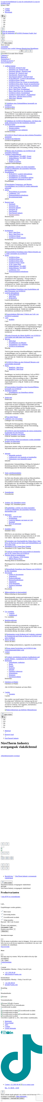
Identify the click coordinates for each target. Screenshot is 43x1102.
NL (4, 24)
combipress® (13, 615)
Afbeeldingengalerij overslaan (10, 756)
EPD (10, 587)
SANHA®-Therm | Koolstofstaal (19, 93)
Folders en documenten (16, 574)
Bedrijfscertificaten (11, 620)
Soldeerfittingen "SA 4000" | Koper (20, 156)
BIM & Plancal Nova (15, 559)
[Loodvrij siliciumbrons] (23, 316)
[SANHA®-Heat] (23, 137)
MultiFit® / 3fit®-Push (16, 369)
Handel (11, 666)
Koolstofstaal (9, 230)
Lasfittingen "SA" (14, 193)
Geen (6, 960)
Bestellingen (34, 48)
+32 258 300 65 (10, 983)
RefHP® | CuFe (14, 160)
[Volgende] (7, 844)
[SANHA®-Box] (23, 123)
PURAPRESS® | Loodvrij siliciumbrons (22, 78)
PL (4, 26)
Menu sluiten (8, 43)
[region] (21, 815)
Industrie (7, 453)
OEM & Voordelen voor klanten (15, 434)
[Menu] (3, 29)
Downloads (8, 12)
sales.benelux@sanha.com (13, 974)
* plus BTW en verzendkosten (10, 896)
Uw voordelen (9, 611)
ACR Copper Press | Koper (17, 87)
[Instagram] (4, 1033)
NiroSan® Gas (13, 206)
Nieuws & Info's (10, 640)
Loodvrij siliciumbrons (12, 293)
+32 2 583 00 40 (10, 972)
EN (4, 20)
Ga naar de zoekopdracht (25, 1)
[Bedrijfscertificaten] (23, 638)
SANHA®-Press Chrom (16, 262)
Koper (7, 255)
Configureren (5, 1098)
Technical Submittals (15, 585)
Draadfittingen (9, 172)
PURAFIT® (13, 298)
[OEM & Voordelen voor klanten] (22, 439)
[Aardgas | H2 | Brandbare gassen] (23, 511)
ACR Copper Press (15, 264)
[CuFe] (23, 337)
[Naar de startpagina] (8, 31)
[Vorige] (3, 844)
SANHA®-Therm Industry (17, 238)
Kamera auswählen (7, 929)
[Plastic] (23, 389)
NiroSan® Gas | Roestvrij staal (18, 69)
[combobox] (10, 52)
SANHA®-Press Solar (16, 261)
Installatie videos (10, 529)
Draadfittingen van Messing (17, 176)
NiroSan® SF (13, 209)
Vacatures (12, 694)
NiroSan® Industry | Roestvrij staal (20, 71)
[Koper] (23, 291)
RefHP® (11, 319)
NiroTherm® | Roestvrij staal (18, 75)
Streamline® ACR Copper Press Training (18, 546)
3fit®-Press (12, 296)
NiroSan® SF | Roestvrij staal (18, 73)
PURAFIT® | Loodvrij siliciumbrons (20, 174)
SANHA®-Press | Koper (17, 80)
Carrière (7, 10)
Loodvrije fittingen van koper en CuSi (21, 520)
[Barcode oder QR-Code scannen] (22, 51)
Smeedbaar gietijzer (11, 390)
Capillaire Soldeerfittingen (13, 154)
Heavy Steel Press (14, 232)
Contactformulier (6, 962)
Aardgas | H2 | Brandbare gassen (15, 502)
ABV (6, 1025)
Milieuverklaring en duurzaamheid (15, 592)
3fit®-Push (12, 341)
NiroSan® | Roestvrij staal (17, 68)
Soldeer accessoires (15, 161)
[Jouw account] (3, 39)
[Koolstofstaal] (23, 253)
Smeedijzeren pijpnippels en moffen (20, 179)
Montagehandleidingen (16, 580)
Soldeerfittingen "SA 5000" (17, 268)
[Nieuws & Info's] (23, 650)
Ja (2, 960)
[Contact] (23, 659)
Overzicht (4, 48)
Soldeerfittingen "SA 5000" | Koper (20, 158)
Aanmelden (4, 47)
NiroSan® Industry (15, 207)
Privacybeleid (9, 1023)
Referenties (8, 660)
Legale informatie (10, 1028)
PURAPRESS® (14, 295)
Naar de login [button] (5, 946)
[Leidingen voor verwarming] (23, 432)
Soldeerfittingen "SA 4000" (17, 266)
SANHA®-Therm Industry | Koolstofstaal (22, 94)
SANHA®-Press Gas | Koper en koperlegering (23, 82)
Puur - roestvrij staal (15, 516)
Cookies (7, 1026)
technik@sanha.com (11, 985)
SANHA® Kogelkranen (12, 138)
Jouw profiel (11, 48)
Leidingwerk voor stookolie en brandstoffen (22, 457)
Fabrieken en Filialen (11, 682)
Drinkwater (8, 397)
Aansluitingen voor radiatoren (18, 130)
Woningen (12, 675)
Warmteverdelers (14, 128)
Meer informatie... (22, 1096)
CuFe (6, 318)
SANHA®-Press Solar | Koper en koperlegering (24, 84)
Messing (7, 339)
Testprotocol (13, 576)
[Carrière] (21, 710)
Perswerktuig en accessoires (17, 191)
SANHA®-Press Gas (15, 259)
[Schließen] (1, 924)
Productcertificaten (15, 578)
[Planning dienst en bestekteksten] (23, 571)
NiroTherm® (13, 211)
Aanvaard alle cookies (17, 1098)
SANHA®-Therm (14, 236)
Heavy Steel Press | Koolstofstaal (19, 89)
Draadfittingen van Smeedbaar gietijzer (21, 177)
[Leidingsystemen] (23, 105)
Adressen (19, 48)
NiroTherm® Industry (16, 213)
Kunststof (12, 522)
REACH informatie (15, 524)
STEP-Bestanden (14, 583)
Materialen (8, 515)
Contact (7, 8)
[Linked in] (11, 1033)
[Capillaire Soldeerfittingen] (23, 170)
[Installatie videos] (23, 544)
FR (4, 22)
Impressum (8, 1021)
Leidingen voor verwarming (13, 419)
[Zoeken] (3, 35)
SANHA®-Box (10, 107)
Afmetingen (12, 582)
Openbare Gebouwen (15, 671)
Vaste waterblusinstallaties (13, 473)
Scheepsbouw (13, 673)
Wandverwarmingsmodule (17, 126)
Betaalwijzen (26, 48)
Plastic (7, 366)
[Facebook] (2, 1033)
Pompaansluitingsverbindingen (18, 195)
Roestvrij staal (9, 202)
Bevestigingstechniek (15, 197)
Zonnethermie (9, 492)
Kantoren (12, 668)
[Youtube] (8, 1033)
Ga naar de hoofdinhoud (9, 1)
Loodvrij (11, 613)
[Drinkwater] (11, 417)
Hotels (11, 664)
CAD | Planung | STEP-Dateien (19, 557)
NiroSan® (12, 204)
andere (7, 190)
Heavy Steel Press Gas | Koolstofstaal (20, 91)
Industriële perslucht (15, 455)
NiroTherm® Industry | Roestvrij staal (21, 77)
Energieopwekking (15, 677)
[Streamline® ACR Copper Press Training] (23, 553)
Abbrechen (5, 931)
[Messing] (23, 364)
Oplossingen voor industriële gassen (20, 459)
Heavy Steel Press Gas (16, 234)
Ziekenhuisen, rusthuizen (17, 662)
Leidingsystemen (10, 66)
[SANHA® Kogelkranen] (23, 152)
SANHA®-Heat (10, 124)
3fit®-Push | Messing (15, 98)
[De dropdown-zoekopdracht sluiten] (30, 51)
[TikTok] (21, 1081)
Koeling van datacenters (12, 441)
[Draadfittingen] (23, 188)
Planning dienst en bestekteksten (15, 555)
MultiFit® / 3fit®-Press (16, 367)
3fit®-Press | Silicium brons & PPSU (20, 96)
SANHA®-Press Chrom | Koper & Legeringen (24, 85)
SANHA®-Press (14, 257)
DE (4, 18)
